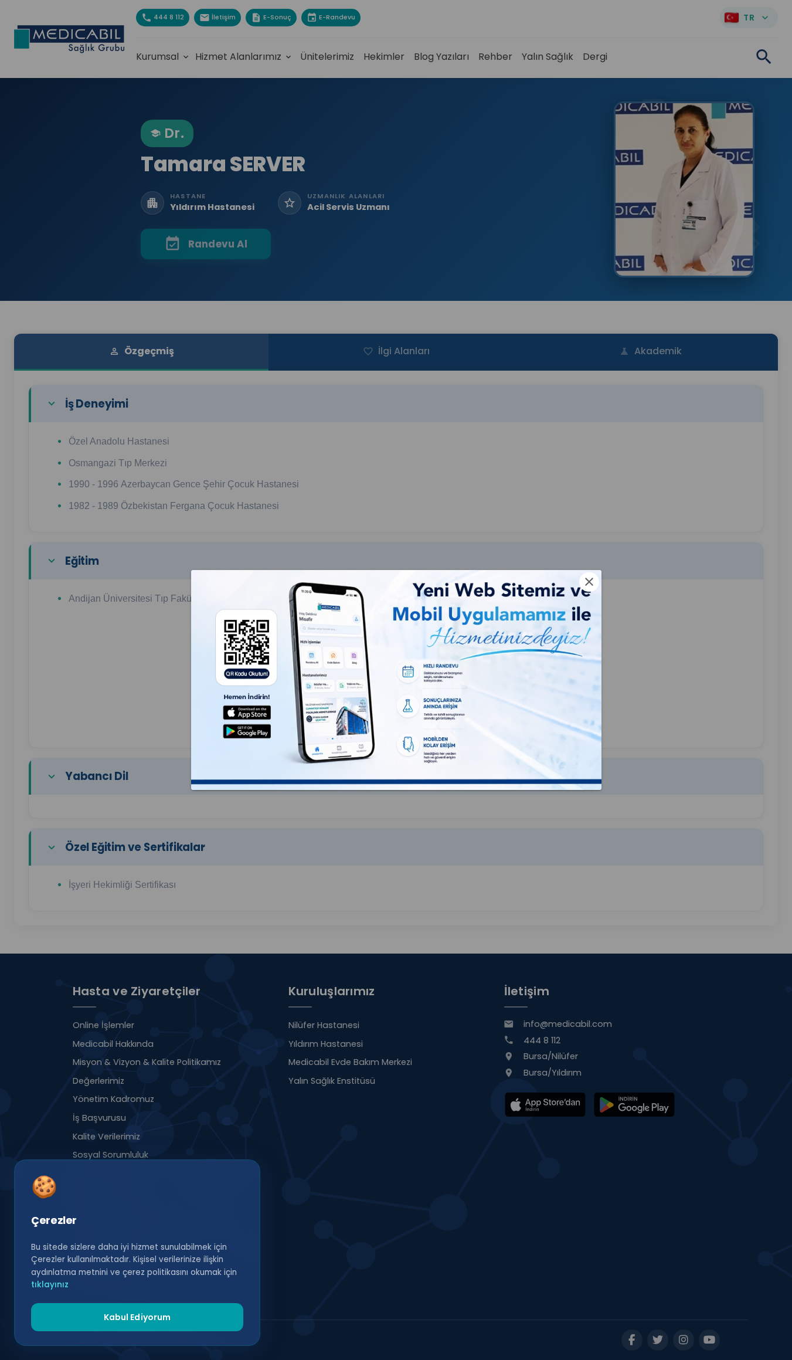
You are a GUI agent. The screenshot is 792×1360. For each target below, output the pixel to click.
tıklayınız (50, 1284)
